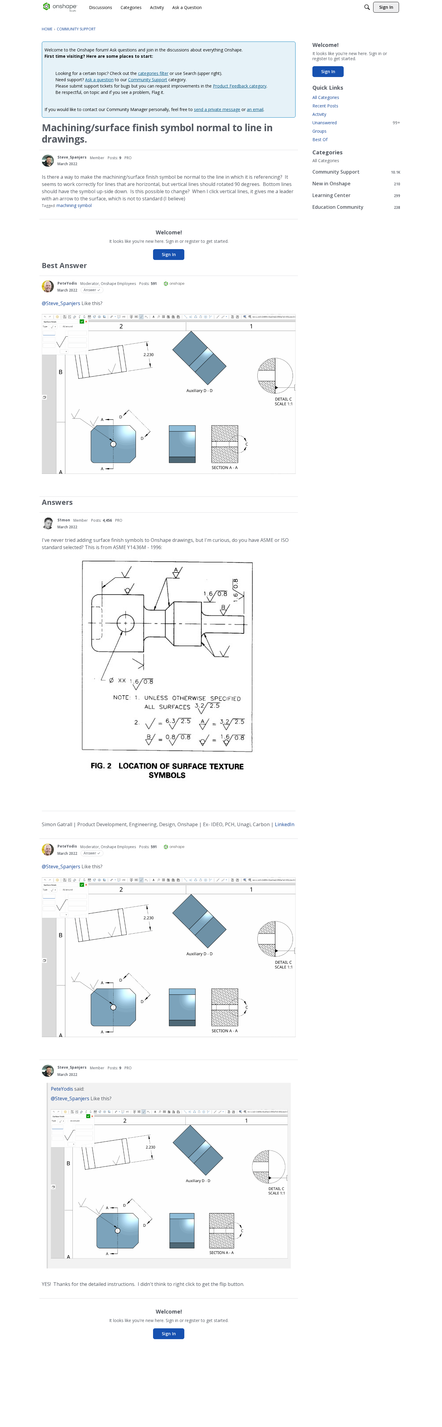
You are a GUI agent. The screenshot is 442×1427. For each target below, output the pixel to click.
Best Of (319, 139)
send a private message (217, 109)
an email (255, 109)
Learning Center (356, 195)
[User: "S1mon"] (48, 523)
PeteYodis (67, 283)
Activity (319, 114)
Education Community (356, 207)
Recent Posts (325, 106)
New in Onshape (356, 184)
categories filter (153, 73)
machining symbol (74, 205)
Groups (319, 131)
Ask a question (99, 79)
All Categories (325, 97)
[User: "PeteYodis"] (48, 286)
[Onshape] (60, 7)
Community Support (147, 79)
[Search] (367, 7)
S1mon (63, 520)
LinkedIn (284, 824)
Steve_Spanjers (72, 157)
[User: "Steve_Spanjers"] (48, 161)
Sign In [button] (169, 254)
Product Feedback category (239, 86)
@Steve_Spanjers (61, 303)
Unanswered (356, 122)
